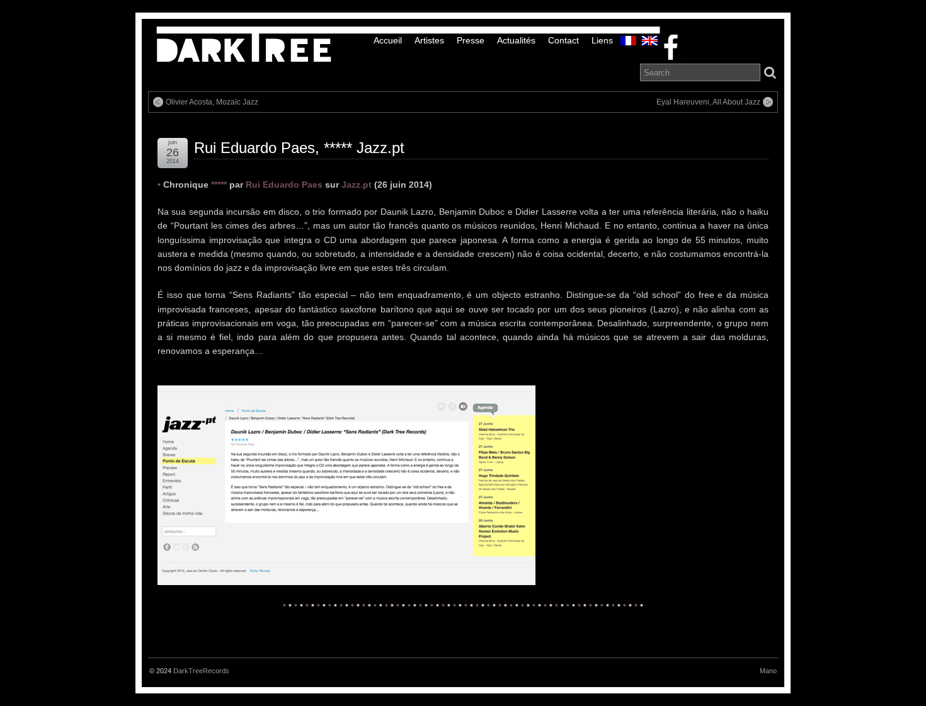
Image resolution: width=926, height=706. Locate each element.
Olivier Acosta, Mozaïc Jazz (212, 102)
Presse (470, 40)
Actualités (516, 40)
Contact (563, 40)
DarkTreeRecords (201, 671)
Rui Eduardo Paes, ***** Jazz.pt (299, 147)
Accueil (388, 40)
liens (602, 40)
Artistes (429, 40)
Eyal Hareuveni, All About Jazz (708, 102)
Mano (768, 671)
